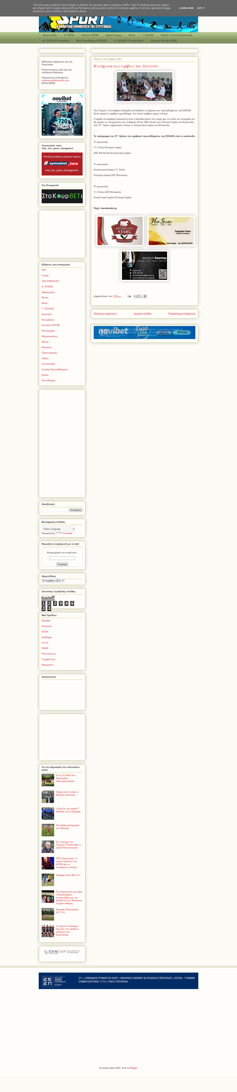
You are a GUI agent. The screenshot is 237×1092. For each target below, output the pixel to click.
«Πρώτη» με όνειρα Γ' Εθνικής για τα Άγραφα (68, 810)
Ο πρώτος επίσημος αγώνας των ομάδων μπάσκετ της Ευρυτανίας (67, 930)
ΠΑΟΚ (45, 648)
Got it (201, 8)
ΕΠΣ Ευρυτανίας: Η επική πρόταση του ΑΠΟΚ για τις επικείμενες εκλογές (66, 862)
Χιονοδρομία (48, 380)
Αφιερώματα (48, 292)
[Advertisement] (63, 233)
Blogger (133, 1068)
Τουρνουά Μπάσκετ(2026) (164, 40)
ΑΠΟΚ (45, 631)
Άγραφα (46, 620)
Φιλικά (45, 375)
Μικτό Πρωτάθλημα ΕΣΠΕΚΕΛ (91, 40)
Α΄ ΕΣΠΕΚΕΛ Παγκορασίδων (129, 40)
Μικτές (132, 35)
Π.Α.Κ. (45, 642)
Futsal (45, 275)
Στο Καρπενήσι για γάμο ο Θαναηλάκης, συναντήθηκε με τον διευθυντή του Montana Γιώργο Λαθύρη (69, 897)
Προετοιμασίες (49, 352)
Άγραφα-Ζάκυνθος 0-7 (68, 875)
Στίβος (45, 358)
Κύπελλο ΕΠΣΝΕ (90, 35)
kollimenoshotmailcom (55, 80)
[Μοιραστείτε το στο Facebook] (145, 296)
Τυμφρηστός (48, 659)
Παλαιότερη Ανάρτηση (181, 313)
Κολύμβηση (48, 319)
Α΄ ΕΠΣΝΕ (69, 35)
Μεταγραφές (48, 330)
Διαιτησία (47, 314)
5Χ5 (44, 270)
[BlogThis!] (138, 296)
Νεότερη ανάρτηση (105, 313)
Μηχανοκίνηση (50, 336)
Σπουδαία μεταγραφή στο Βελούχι (67, 827)
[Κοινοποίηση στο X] (142, 296)
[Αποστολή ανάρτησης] (129, 296)
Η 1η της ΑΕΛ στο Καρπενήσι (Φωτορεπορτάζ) (65, 778)
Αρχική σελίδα (50, 35)
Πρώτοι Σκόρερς (114, 35)
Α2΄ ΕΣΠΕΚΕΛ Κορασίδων (56, 40)
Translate (67, 533)
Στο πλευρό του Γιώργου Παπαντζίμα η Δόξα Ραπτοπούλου (68, 844)
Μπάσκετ (47, 347)
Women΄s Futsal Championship (176, 35)
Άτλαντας (47, 626)
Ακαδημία (47, 637)
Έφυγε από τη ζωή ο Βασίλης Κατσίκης (67, 793)
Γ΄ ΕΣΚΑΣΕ (148, 35)
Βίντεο (45, 297)
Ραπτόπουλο (49, 653)
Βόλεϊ (44, 303)
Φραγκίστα (47, 664)
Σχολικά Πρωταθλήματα (54, 369)
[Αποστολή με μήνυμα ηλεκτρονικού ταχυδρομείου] (135, 296)
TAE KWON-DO (50, 281)
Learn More (186, 8)
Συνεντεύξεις (48, 363)
